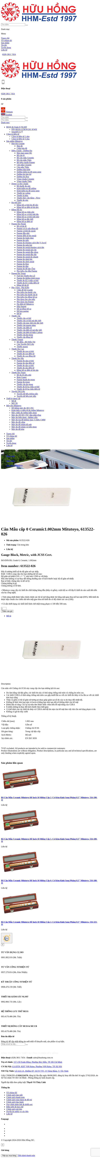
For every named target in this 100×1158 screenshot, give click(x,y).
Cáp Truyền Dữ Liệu (25, 344)
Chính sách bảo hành (15, 1102)
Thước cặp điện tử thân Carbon (29, 332)
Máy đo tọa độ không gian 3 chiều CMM (28, 420)
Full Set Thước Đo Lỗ (26, 276)
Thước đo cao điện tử (25, 354)
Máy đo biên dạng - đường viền (24, 417)
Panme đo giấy (23, 240)
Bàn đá (20, 146)
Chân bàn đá (22, 148)
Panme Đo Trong (18, 273)
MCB (13, 401)
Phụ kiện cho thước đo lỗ (27, 295)
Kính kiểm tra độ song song (28, 191)
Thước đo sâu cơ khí (25, 365)
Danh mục (5, 122)
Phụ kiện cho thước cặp (26, 292)
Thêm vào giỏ (7, 611)
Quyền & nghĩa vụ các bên (17, 1111)
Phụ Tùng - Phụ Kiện (20, 287)
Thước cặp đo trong (25, 335)
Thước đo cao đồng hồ (26, 356)
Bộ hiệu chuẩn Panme (26, 162)
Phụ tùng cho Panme (25, 302)
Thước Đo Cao (17, 349)
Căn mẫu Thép (23, 167)
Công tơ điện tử (12, 134)
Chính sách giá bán (14, 1109)
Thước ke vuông (23, 193)
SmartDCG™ (17, 132)
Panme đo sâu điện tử (25, 363)
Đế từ (19, 313)
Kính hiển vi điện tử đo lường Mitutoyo (27, 410)
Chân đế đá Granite (25, 290)
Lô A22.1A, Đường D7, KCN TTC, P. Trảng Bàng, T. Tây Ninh (41, 1071)
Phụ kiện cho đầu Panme (27, 271)
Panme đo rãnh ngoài (25, 261)
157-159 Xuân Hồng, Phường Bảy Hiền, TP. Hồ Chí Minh (38, 1062)
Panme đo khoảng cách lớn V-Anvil (31, 243)
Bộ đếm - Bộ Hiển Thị (26, 342)
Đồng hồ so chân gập (25, 212)
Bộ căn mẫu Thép (24, 160)
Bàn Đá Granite (17, 143)
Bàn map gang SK (24, 153)
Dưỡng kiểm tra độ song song (29, 172)
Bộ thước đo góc (23, 186)
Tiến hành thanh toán (26, 1155)
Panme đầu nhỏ (23, 233)
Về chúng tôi (6, 40)
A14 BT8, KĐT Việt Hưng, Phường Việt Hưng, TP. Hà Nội (37, 1066)
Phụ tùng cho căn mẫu (26, 299)
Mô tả (8, 616)
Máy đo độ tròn (17, 429)
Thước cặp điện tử (24, 328)
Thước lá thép (22, 195)
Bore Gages (21, 377)
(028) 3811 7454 (9, 54)
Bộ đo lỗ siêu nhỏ (24, 375)
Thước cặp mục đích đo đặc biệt (30, 323)
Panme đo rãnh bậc (24, 259)
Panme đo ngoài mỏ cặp (26, 250)
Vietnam (9, 112)
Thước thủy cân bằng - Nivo (28, 198)
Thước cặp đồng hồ (25, 337)
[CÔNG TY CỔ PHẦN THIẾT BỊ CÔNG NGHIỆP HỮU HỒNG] (39, 22)
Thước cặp (15, 316)
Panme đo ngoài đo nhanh (27, 257)
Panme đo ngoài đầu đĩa (26, 254)
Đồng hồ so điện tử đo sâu (27, 370)
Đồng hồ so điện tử (25, 221)
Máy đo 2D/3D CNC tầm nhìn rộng (26, 415)
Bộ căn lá (20, 155)
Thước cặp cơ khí (24, 318)
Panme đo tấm (22, 266)
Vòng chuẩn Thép (24, 181)
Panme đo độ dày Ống (26, 269)
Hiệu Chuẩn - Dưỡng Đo (21, 151)
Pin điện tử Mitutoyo (25, 304)
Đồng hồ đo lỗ (23, 285)
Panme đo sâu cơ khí (25, 361)
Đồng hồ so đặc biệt (25, 219)
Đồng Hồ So (16, 210)
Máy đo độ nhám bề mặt (21, 424)
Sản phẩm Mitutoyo (14, 141)
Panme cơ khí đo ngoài (26, 231)
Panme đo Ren (23, 264)
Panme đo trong (23, 382)
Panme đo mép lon (24, 245)
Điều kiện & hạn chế (14, 1107)
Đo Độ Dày (16, 202)
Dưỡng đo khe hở (24, 174)
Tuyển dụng (6, 47)
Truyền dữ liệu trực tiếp (26, 396)
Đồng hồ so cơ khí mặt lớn (28, 214)
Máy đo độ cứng (18, 422)
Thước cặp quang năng (26, 325)
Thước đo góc (22, 200)
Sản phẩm (5, 43)
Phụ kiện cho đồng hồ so (27, 297)
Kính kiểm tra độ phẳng (26, 188)
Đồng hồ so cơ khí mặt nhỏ (28, 217)
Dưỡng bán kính (23, 169)
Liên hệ (4, 50)
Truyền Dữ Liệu (18, 391)
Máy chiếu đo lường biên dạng (24, 413)
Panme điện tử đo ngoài (26, 236)
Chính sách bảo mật (14, 1095)
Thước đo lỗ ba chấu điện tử (28, 389)
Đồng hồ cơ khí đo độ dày (27, 205)
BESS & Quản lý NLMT (16, 127)
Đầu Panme (21, 306)
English (8, 115)
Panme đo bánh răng (25, 238)
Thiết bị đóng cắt (13, 398)
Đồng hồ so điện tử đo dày (28, 207)
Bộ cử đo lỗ (21, 226)
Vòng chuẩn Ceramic (25, 179)
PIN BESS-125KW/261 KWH (24, 129)
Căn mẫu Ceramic (24, 165)
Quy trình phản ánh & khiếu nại (19, 1104)
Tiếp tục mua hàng (9, 1156)
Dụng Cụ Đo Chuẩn (19, 184)
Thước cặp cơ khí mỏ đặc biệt (29, 321)
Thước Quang (17, 339)
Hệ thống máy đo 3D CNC (22, 408)
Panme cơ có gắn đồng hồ (27, 228)
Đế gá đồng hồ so (24, 309)
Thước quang (22, 346)
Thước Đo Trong (18, 372)
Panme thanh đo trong (26, 380)
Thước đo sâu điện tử (25, 368)
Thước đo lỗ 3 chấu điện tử (28, 283)
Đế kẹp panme (23, 311)
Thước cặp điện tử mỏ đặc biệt (29, 330)
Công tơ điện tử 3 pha (20, 139)
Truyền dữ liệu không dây (27, 394)
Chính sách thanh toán (15, 1097)
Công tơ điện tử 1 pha (20, 136)
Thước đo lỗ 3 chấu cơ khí (27, 280)
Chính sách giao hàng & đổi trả (19, 1100)
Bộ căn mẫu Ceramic (25, 158)
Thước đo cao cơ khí (25, 351)
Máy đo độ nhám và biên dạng (24, 427)
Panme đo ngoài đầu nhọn (27, 252)
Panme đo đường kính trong (28, 278)
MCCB (14, 403)
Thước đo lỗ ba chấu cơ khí (28, 387)
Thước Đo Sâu (17, 358)
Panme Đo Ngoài (18, 224)
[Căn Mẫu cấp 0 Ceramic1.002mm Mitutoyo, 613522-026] (40, 523)
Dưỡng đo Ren (23, 176)
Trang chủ (5, 38)
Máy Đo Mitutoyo (13, 405)
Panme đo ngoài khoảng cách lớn (30, 247)
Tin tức (4, 45)
